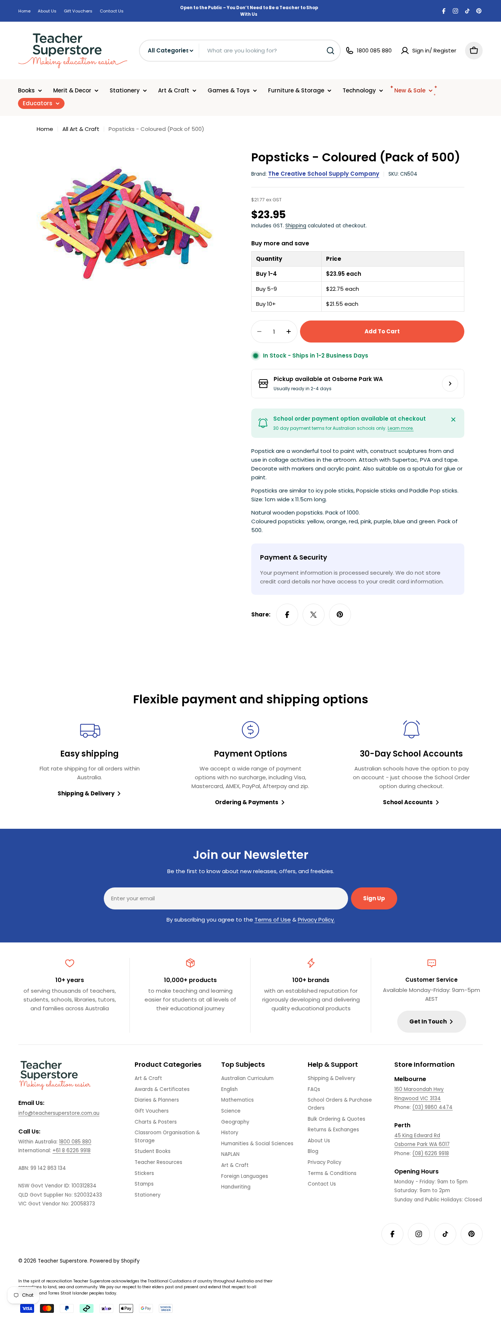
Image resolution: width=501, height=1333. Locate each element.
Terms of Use (273, 919)
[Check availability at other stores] (450, 384)
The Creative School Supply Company (323, 173)
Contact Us (112, 11)
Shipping (295, 225)
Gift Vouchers (78, 11)
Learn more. (401, 428)
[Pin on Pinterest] (340, 615)
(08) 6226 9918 (430, 1153)
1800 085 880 (75, 1141)
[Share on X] (314, 615)
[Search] (330, 50)
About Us (47, 11)
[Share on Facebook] (287, 615)
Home (24, 11)
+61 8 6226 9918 (71, 1150)
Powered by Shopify (115, 1260)
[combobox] (240, 51)
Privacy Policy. (316, 919)
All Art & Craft (80, 129)
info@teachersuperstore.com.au (58, 1113)
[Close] (453, 419)
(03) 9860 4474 (432, 1107)
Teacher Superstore (62, 1260)
